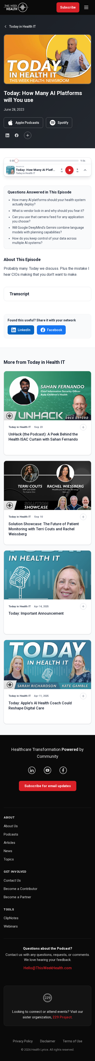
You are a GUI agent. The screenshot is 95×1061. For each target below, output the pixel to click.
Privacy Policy (23, 1041)
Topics (9, 859)
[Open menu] (86, 7)
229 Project (62, 1017)
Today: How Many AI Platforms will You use (36, 170)
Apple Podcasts (27, 122)
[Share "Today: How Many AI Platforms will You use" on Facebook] (16, 135)
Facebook (54, 330)
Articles (9, 843)
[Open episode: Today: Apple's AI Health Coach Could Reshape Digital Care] (47, 664)
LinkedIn (24, 330)
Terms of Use (72, 1041)
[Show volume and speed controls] (85, 170)
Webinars (11, 926)
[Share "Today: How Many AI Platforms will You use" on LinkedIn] (7, 135)
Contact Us (12, 880)
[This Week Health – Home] (16, 7)
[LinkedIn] (32, 770)
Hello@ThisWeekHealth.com (48, 968)
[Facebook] (63, 770)
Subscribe (68, 7)
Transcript (19, 293)
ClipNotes (11, 918)
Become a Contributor (20, 889)
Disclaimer (47, 1041)
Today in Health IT (22, 26)
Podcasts (11, 834)
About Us (11, 826)
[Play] (69, 170)
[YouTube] (47, 770)
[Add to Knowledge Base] (27, 135)
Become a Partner (17, 897)
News (8, 851)
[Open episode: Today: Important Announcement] (47, 575)
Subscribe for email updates (47, 786)
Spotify (63, 122)
